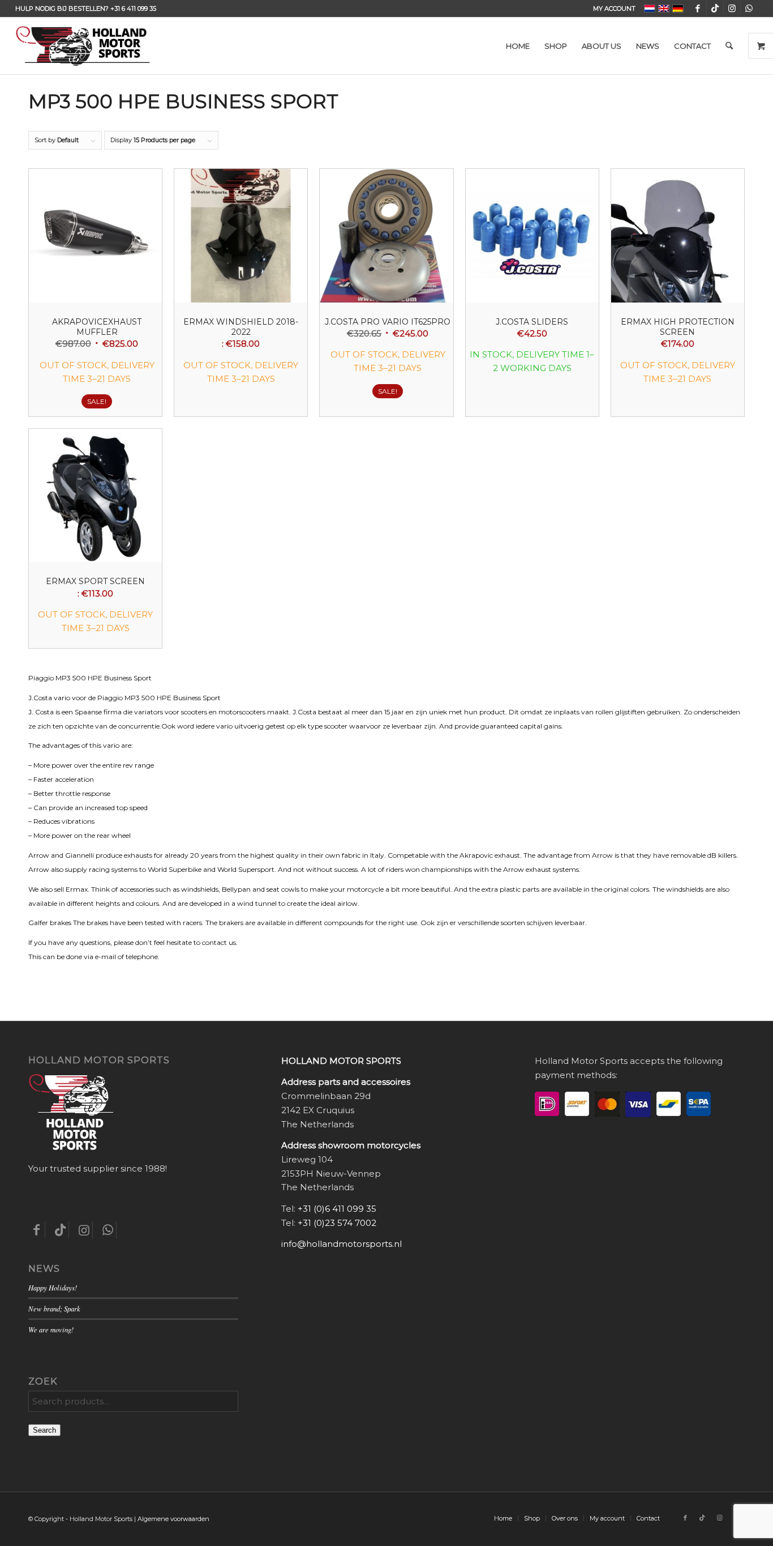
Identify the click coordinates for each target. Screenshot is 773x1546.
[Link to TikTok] (715, 8)
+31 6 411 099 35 (133, 8)
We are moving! (51, 1329)
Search (44, 1430)
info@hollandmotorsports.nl (341, 1243)
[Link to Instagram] (732, 8)
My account (614, 8)
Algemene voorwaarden (173, 1519)
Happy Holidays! (52, 1287)
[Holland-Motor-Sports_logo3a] (82, 46)
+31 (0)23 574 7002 (337, 1222)
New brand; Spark (54, 1308)
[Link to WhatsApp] (749, 8)
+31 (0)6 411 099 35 (337, 1208)
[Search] (729, 46)
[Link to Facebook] (698, 8)
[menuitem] (611, 8)
